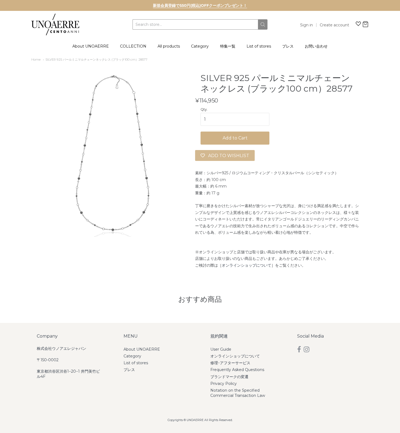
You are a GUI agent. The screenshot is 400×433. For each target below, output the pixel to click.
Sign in (306, 25)
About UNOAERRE (90, 46)
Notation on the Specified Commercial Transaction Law (237, 393)
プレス (288, 46)
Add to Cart (235, 138)
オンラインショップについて (246, 265)
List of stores (259, 46)
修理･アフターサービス (230, 362)
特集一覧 (227, 46)
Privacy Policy (223, 383)
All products (169, 46)
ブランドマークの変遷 (229, 376)
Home (36, 59)
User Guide (220, 349)
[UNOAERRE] (55, 24)
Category (200, 46)
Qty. (204, 109)
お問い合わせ (316, 46)
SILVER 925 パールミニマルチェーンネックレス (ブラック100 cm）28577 (96, 59)
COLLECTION (133, 46)
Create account (334, 25)
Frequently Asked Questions (237, 369)
